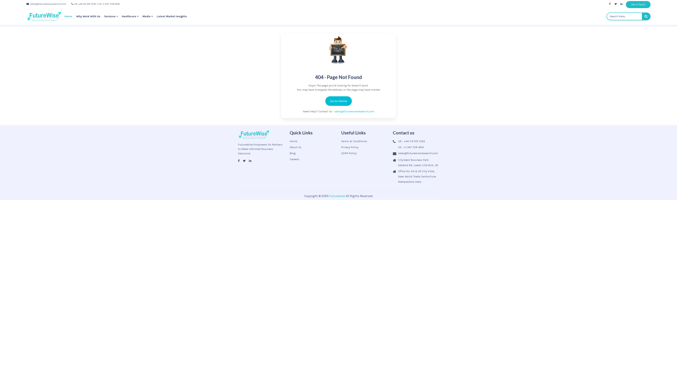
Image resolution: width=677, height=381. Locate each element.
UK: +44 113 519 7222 (85, 3)
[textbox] (628, 16)
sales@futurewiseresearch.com (48, 3)
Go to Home (338, 101)
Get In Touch (638, 4)
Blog (293, 153)
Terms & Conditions (354, 141)
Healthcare (129, 16)
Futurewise (337, 196)
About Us (295, 147)
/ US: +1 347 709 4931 (108, 3)
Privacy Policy (349, 147)
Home (68, 16)
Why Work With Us (88, 16)
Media (146, 16)
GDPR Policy (348, 153)
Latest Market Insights (172, 16)
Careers (294, 159)
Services (109, 16)
